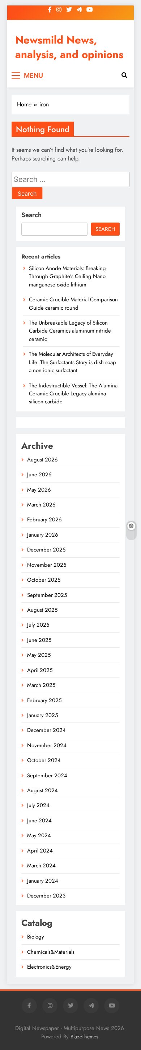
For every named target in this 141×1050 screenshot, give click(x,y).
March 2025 (41, 685)
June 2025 (39, 640)
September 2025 (47, 595)
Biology (35, 937)
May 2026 (39, 490)
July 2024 (38, 805)
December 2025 (46, 550)
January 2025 (42, 715)
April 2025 (39, 670)
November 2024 (47, 745)
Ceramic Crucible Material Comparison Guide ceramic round (73, 304)
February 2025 (44, 700)
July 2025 (38, 625)
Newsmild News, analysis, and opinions (69, 47)
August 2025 (42, 610)
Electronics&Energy (49, 967)
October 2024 (44, 760)
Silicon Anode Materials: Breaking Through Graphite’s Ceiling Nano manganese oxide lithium (67, 276)
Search (31, 215)
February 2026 (44, 520)
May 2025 (39, 655)
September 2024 (47, 776)
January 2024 (42, 881)
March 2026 (41, 505)
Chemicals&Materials (50, 952)
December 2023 (46, 896)
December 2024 (46, 730)
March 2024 (41, 866)
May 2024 (39, 835)
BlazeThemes (84, 1036)
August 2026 (42, 460)
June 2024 (39, 821)
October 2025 (43, 580)
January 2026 (42, 535)
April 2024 (40, 851)
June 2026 (39, 475)
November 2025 (46, 565)
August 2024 (42, 790)
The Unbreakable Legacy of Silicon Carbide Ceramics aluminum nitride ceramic (70, 331)
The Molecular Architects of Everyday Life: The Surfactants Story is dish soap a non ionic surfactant (72, 362)
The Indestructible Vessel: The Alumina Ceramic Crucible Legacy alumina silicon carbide (73, 394)
